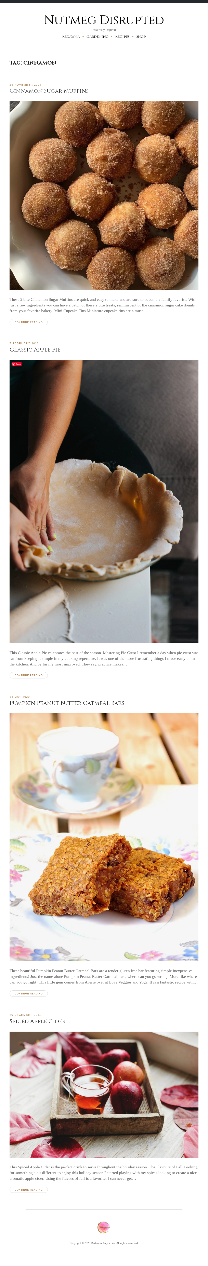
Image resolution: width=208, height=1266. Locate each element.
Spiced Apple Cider (38, 1021)
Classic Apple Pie (35, 350)
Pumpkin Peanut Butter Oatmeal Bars (67, 703)
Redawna (71, 36)
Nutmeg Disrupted (104, 20)
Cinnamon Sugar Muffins (49, 91)
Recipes (122, 36)
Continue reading (29, 322)
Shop (141, 36)
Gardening (97, 36)
